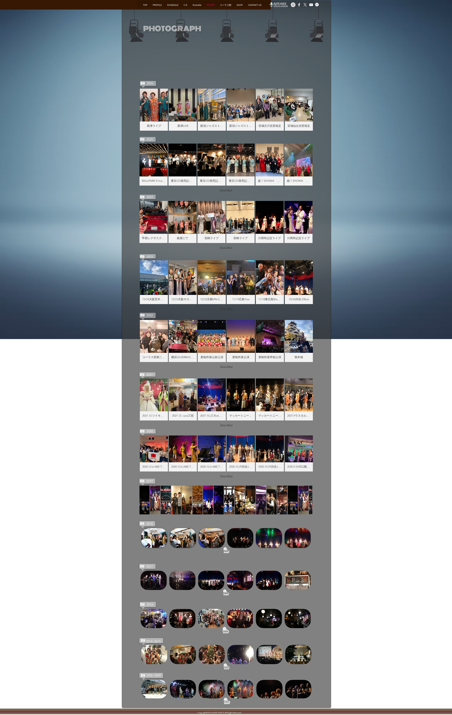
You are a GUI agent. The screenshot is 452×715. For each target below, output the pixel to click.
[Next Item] (306, 500)
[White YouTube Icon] (311, 4)
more (225, 592)
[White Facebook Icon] (299, 4)
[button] (154, 110)
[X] (305, 4)
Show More (226, 190)
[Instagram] (293, 4)
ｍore (226, 550)
